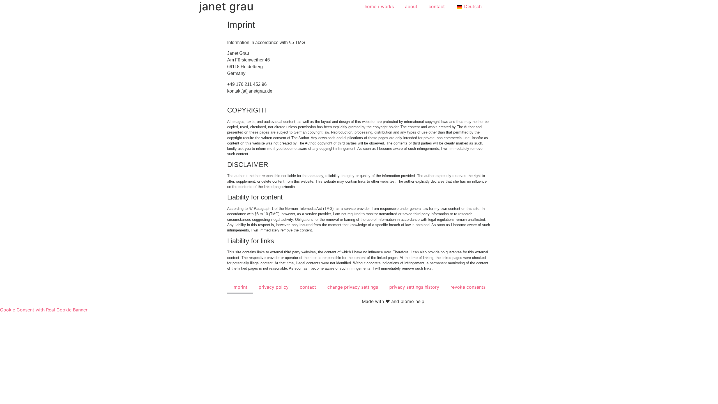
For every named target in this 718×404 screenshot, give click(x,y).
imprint (240, 287)
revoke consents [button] (467, 287)
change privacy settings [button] (352, 287)
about (411, 6)
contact (437, 6)
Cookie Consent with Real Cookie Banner (44, 310)
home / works (379, 6)
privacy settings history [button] (414, 287)
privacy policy (274, 287)
